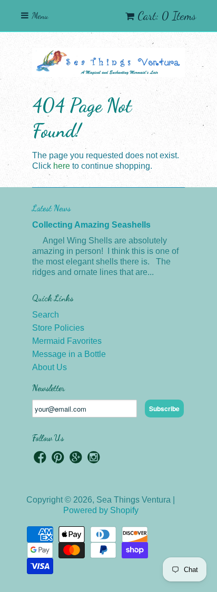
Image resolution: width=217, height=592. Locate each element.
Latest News (51, 208)
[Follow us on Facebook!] (40, 458)
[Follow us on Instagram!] (93, 458)
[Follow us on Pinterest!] (58, 458)
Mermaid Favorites (67, 340)
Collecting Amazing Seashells (91, 224)
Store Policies (58, 327)
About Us (49, 367)
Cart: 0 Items (166, 16)
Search (45, 314)
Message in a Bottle (69, 354)
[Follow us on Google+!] (76, 458)
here (61, 165)
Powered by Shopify (101, 510)
